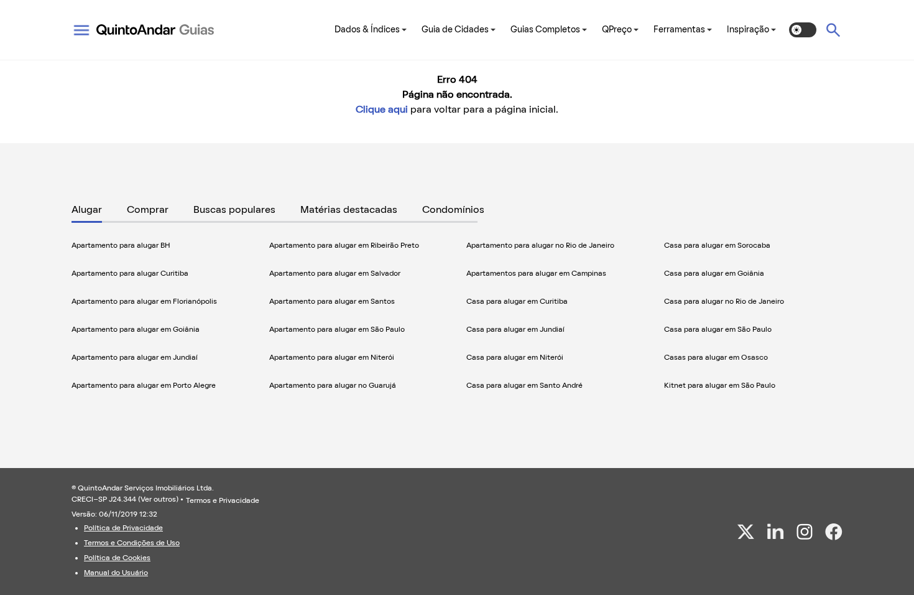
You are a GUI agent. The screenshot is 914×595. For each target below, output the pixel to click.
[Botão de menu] (81, 30)
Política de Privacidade (123, 528)
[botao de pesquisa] (833, 30)
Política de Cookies (117, 558)
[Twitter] (745, 531)
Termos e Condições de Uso (132, 543)
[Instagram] (804, 531)
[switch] (802, 29)
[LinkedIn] (775, 531)
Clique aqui (382, 110)
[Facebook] (833, 531)
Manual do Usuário (116, 573)
